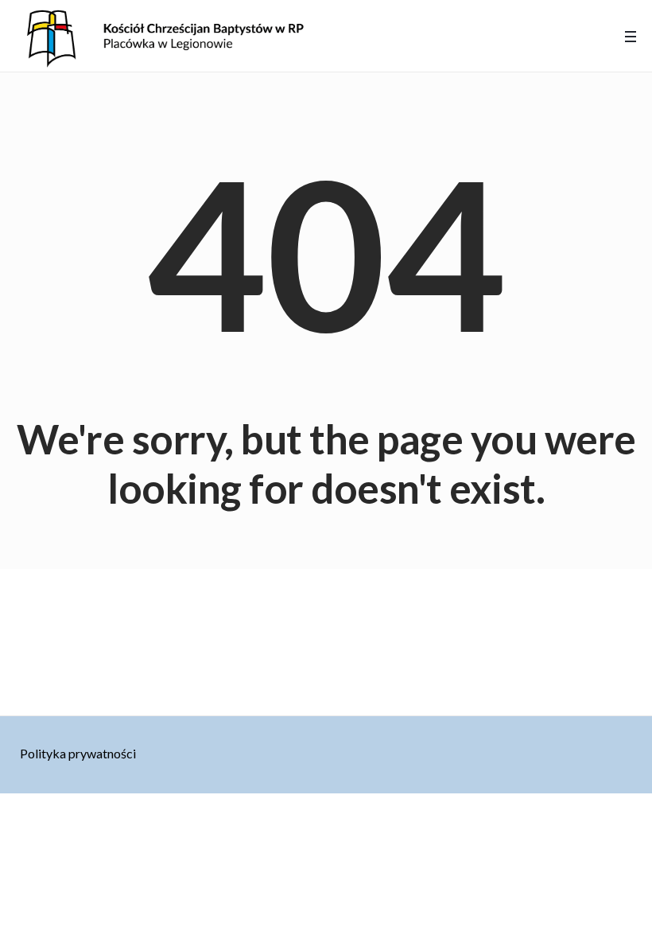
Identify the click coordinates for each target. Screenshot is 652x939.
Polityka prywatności (78, 753)
